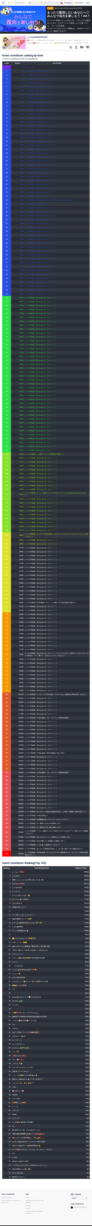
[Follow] (87, 47)
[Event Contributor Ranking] (70, 47)
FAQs (27, 1197)
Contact (28, 1205)
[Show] (82, 47)
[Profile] (76, 47)
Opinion (28, 1208)
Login (88, 3)
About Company (6, 1197)
